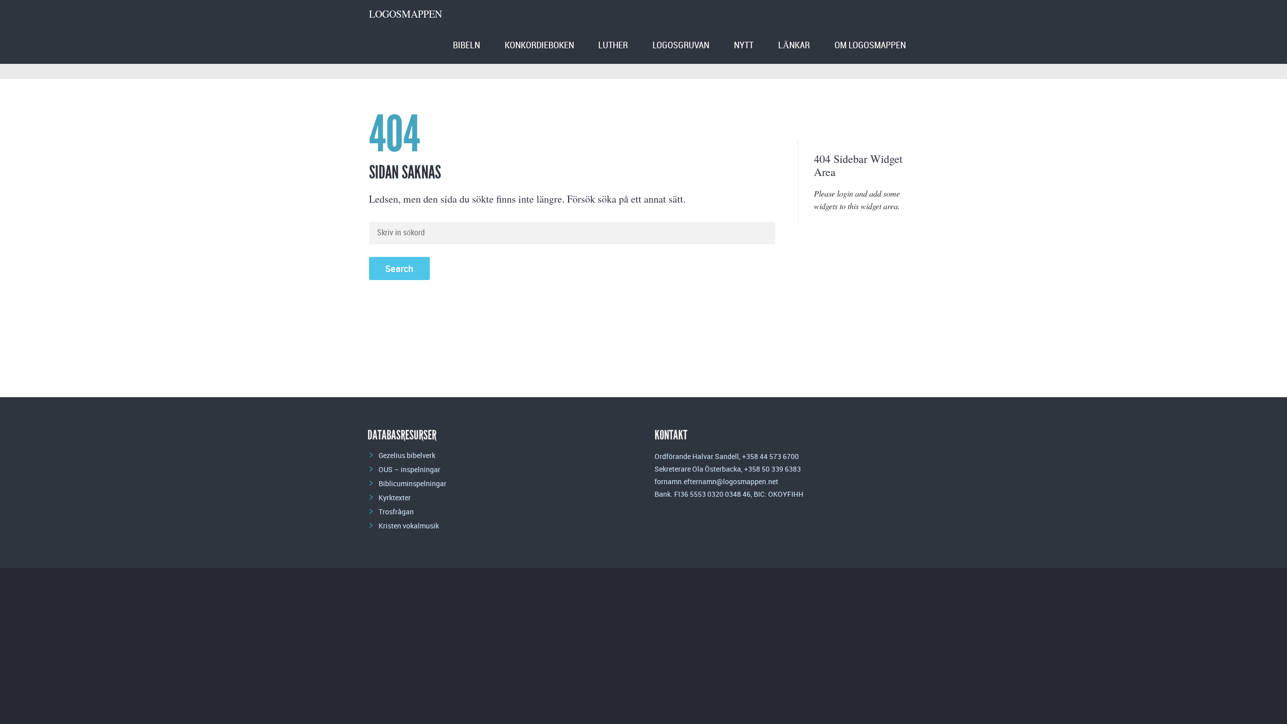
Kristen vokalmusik (409, 525)
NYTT (744, 45)
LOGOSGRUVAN (681, 45)
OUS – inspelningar (409, 469)
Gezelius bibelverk (407, 455)
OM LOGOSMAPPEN (870, 45)
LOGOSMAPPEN (405, 14)
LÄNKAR (794, 45)
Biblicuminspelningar (412, 483)
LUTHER (613, 45)
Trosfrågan (396, 511)
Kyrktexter (395, 497)
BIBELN (466, 45)
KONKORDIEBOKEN (539, 45)
